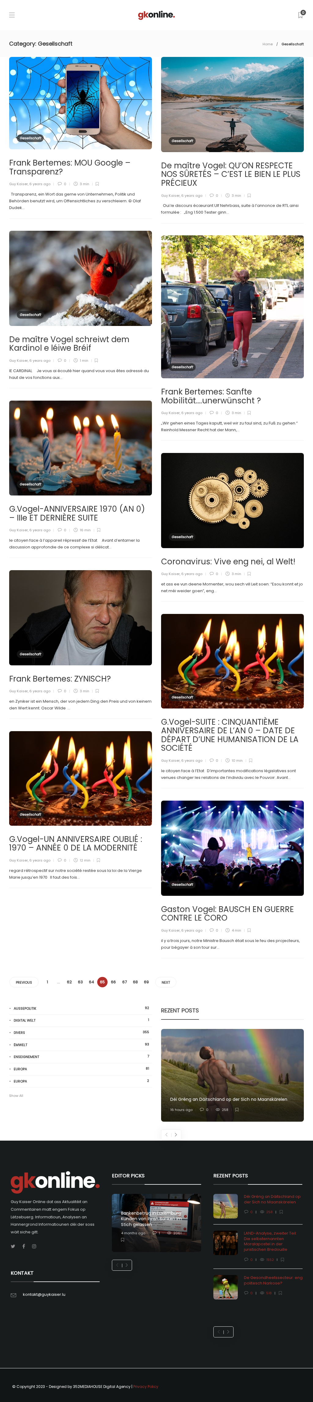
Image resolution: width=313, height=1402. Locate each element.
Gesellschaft (30, 138)
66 (113, 982)
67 (124, 982)
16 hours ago (181, 1109)
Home (268, 44)
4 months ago (133, 1233)
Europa (81, 1068)
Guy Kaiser (18, 183)
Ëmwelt (81, 1044)
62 (69, 982)
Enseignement (81, 1056)
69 (146, 982)
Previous (24, 982)
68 (135, 982)
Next (166, 982)
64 (91, 982)
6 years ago (39, 183)
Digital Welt (81, 1020)
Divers (81, 1032)
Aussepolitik (81, 1008)
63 (80, 982)
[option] (232, 1075)
